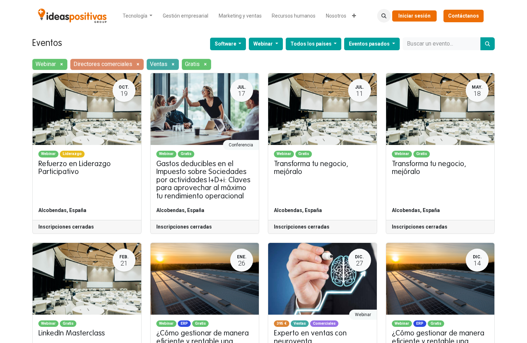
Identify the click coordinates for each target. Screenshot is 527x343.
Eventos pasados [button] (370, 44)
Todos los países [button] (311, 44)
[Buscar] (487, 43)
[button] (384, 16)
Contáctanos (463, 16)
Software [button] (226, 44)
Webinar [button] (263, 44)
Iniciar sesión (414, 16)
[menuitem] (138, 16)
